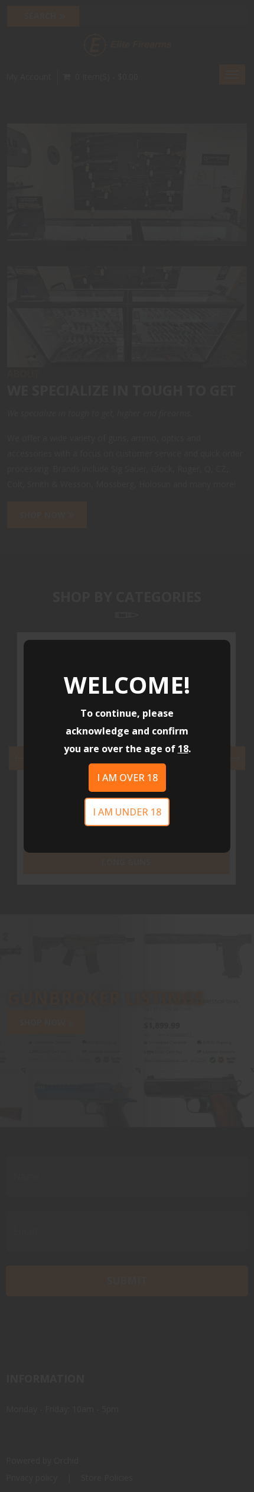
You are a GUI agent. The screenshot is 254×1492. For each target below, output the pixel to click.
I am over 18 (127, 777)
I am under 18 (127, 811)
